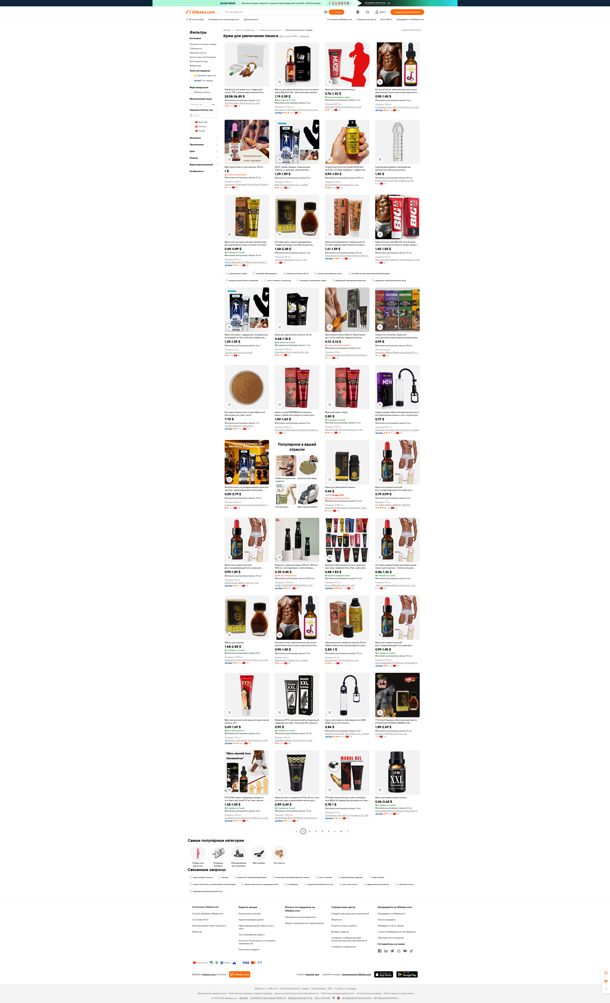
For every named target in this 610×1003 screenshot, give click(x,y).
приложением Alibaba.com (356, 974)
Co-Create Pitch (200, 919)
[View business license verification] (333, 998)
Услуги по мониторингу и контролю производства (257, 942)
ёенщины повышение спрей (313, 280)
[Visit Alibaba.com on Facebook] (380, 951)
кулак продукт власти (203, 877)
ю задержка (292, 884)
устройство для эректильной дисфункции (371, 273)
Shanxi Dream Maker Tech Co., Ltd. (242, 582)
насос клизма (325, 877)
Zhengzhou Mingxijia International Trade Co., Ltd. (297, 430)
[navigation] (204, 431)
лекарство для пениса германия (243, 280)
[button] (326, 12)
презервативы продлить (352, 877)
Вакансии (197, 931)
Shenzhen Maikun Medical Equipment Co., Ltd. (397, 352)
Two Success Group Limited (238, 352)
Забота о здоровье (244, 30)
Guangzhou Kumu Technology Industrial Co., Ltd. (247, 505)
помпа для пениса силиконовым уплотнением (214, 884)
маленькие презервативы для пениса (293, 877)
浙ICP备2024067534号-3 (386, 998)
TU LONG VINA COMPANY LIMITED (392, 505)
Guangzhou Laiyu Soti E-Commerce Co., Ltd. (397, 107)
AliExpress (260, 988)
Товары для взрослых (270, 30)
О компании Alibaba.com (205, 907)
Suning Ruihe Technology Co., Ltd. (342, 184)
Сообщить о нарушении (343, 946)
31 (341, 831)
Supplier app (312, 974)
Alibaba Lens (209, 974)
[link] (606, 973)
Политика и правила (249, 949)
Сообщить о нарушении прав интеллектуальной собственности (349, 939)
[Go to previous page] (297, 831)
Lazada (305, 988)
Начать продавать (387, 919)
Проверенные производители (300, 917)
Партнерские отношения (391, 937)
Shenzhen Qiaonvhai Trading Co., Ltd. (343, 107)
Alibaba (226, 30)
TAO (330, 988)
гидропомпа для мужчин (378, 884)
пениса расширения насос (330, 273)
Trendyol (339, 988)
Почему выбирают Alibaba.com (208, 913)
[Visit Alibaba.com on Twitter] (392, 951)
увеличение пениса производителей (261, 884)
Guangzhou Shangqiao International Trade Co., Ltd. (347, 508)
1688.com (272, 988)
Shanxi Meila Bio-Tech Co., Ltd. (340, 585)
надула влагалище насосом (320, 884)
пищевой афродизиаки (266, 273)
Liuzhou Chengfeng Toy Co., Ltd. (291, 259)
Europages (351, 988)
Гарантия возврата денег (251, 919)
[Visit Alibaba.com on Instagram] (399, 951)
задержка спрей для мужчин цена (390, 280)
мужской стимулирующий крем (252, 877)
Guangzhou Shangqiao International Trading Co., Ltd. (247, 184)
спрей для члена (405, 884)
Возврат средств (340, 931)
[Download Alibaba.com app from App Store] (383, 974)
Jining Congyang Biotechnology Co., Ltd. (395, 585)
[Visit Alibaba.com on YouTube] (405, 951)
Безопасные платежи (250, 913)
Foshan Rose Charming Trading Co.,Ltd (394, 180)
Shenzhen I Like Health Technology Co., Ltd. (296, 109)
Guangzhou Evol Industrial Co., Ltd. (292, 352)
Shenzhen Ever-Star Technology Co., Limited (397, 430)
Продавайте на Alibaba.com (392, 913)
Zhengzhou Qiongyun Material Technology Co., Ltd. (347, 355)
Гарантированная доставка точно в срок (256, 927)
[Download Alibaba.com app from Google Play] (407, 974)
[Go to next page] (347, 831)
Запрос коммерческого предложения (304, 923)
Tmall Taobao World (289, 988)
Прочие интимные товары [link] (299, 30)
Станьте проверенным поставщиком (397, 931)
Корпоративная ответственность (209, 925)
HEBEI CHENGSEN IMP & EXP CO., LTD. (294, 585)
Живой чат (336, 919)
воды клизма (378, 877)
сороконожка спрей (238, 273)
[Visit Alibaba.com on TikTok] (411, 951)
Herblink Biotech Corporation (239, 426)
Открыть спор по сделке (344, 925)
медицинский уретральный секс (208, 891)
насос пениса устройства (279, 280)
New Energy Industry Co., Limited (291, 184)
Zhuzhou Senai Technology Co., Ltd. (242, 103)
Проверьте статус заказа (390, 925)
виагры (225, 877)
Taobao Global (318, 988)
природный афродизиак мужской (350, 280)
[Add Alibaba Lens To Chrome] (239, 974)
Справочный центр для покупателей (350, 913)
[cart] (368, 12)
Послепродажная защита (251, 934)
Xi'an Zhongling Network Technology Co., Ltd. (397, 259)
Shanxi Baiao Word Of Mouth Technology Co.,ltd (247, 262)
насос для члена (349, 884)
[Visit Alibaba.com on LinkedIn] (386, 951)
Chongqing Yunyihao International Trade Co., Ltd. (347, 255)
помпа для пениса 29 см (297, 273)
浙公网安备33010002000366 (357, 998)
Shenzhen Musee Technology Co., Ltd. (344, 429)
